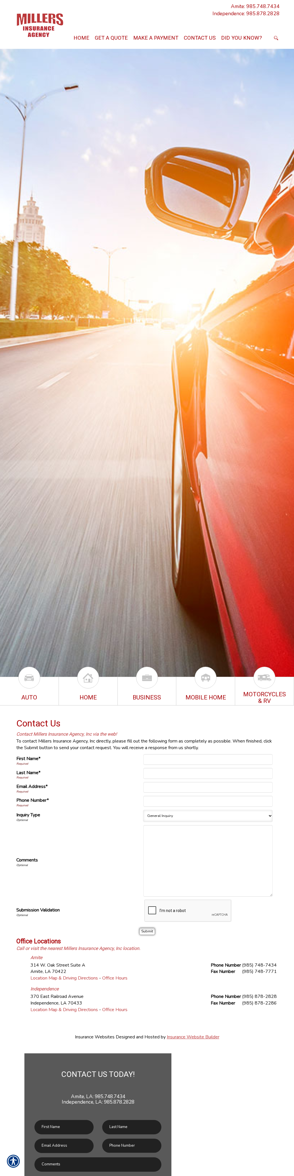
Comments (27, 860)
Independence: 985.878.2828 (246, 13)
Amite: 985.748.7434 (255, 6)
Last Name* (28, 773)
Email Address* (32, 786)
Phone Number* (32, 800)
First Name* (28, 758)
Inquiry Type (28, 815)
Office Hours (114, 978)
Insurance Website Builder (193, 1037)
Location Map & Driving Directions (64, 978)
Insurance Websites (95, 1037)
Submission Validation (38, 910)
